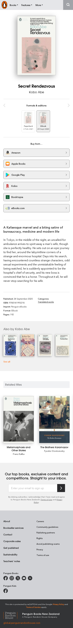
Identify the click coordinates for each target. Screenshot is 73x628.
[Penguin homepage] (4, 5)
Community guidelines (47, 526)
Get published (11, 547)
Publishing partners (45, 532)
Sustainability (10, 554)
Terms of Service (33, 607)
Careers (40, 521)
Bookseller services (13, 527)
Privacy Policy (58, 604)
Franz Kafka (18, 454)
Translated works (46, 301)
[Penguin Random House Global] (12, 615)
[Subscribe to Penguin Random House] (61, 488)
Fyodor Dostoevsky (54, 450)
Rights (39, 538)
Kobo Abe (36, 92)
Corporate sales (12, 541)
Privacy (39, 549)
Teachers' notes (11, 561)
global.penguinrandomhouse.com (21, 623)
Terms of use (42, 555)
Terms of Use (46, 499)
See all (6, 361)
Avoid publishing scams (48, 543)
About (6, 521)
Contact (7, 534)
